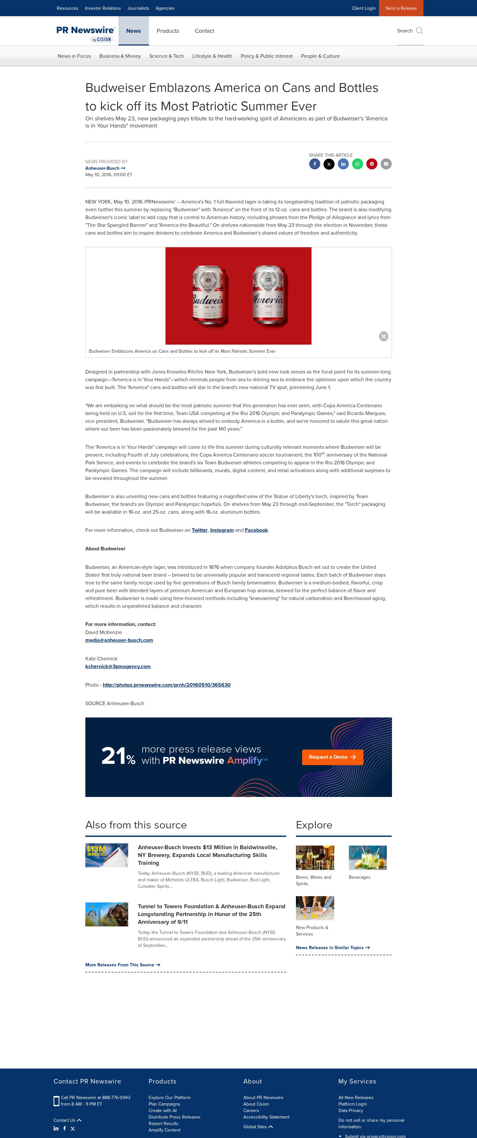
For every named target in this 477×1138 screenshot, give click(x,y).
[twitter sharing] (329, 165)
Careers (251, 1110)
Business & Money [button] (120, 55)
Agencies (165, 8)
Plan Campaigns (164, 1104)
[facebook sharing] (314, 164)
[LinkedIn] (57, 1128)
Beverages (360, 877)
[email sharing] (386, 164)
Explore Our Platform (169, 1097)
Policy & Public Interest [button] (267, 55)
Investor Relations (103, 8)
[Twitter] (73, 1128)
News (133, 31)
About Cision (256, 1104)
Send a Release (401, 8)
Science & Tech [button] (166, 55)
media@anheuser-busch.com (119, 640)
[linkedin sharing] (343, 164)
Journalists (138, 8)
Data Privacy (350, 1110)
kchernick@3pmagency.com (118, 666)
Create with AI (163, 1110)
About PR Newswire (263, 1097)
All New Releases (355, 1097)
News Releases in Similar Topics (330, 947)
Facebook (256, 530)
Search (405, 30)
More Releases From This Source (119, 964)
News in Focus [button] (74, 55)
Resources (68, 8)
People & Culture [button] (320, 55)
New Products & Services (312, 930)
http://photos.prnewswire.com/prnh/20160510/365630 (167, 685)
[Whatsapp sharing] (357, 164)
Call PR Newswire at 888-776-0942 (95, 1097)
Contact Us (65, 1120)
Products (168, 31)
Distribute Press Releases (175, 1117)
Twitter (200, 530)
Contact (204, 31)
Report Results (163, 1123)
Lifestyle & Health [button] (212, 55)
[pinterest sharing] (371, 164)
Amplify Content (164, 1130)
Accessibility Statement (266, 1117)
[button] (239, 296)
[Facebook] (64, 1128)
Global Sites (255, 1126)
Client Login (364, 8)
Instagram (222, 530)
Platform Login (352, 1104)
